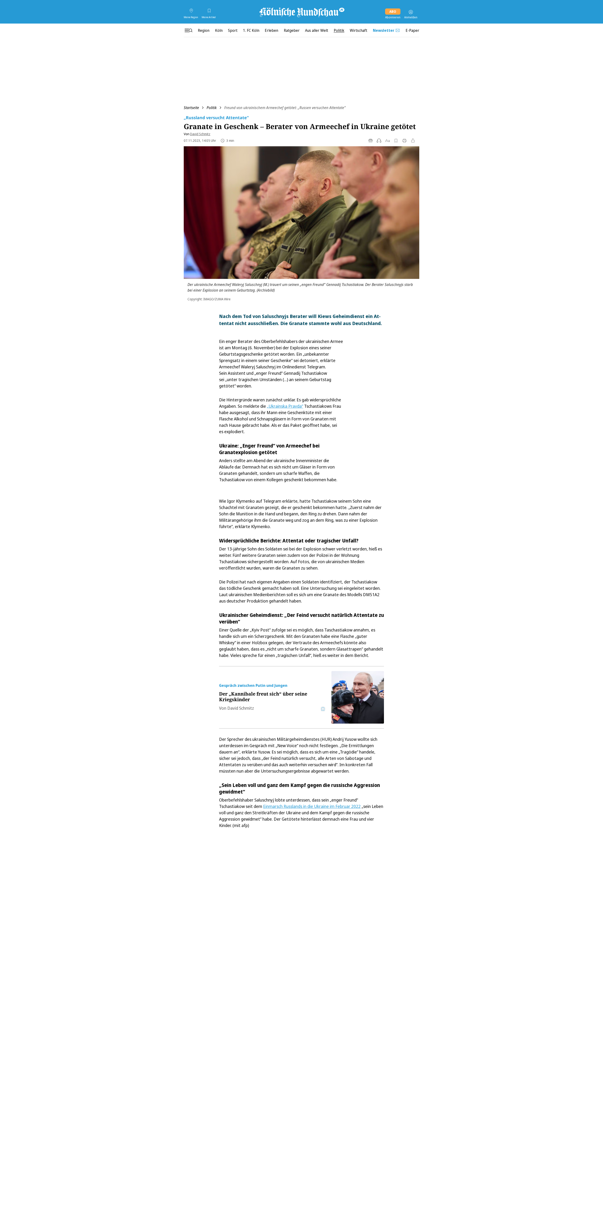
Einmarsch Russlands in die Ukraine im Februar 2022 (312, 806)
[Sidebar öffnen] (188, 30)
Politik (212, 107)
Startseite (191, 107)
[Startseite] (301, 12)
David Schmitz (200, 134)
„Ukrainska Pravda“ (285, 406)
